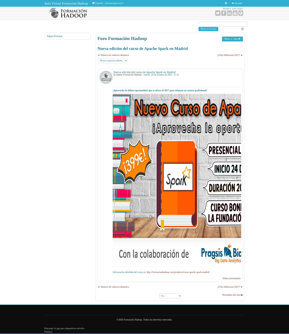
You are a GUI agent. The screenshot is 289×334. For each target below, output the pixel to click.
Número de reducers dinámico (115, 55)
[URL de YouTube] (235, 13)
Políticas (48, 331)
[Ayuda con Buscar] (242, 29)
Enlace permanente (231, 278)
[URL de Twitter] (217, 13)
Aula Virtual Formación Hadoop (66, 3)
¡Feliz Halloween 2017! (229, 55)
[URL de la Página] (240, 13)
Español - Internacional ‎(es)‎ (108, 3)
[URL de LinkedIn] (229, 13)
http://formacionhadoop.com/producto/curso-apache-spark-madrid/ (178, 272)
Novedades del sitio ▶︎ (232, 295)
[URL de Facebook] (223, 13)
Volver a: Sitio (231, 39)
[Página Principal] (69, 13)
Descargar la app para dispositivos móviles (64, 328)
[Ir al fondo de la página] (225, 3)
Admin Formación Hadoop (128, 74)
